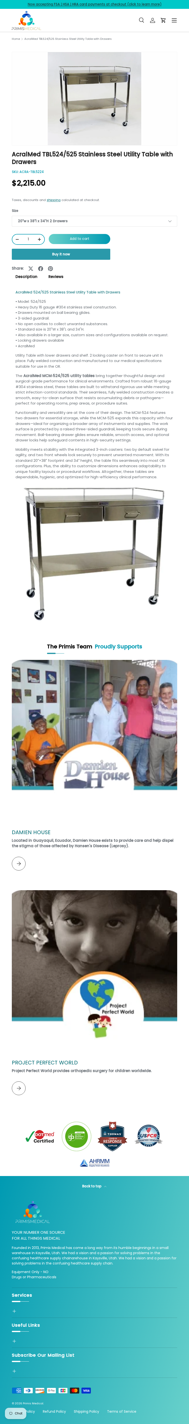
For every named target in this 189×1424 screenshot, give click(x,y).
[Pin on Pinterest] (50, 269)
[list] (94, 98)
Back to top (92, 1186)
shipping (54, 200)
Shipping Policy (86, 1411)
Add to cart (79, 238)
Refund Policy (54, 1411)
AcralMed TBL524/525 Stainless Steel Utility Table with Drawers (68, 39)
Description (26, 276)
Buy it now (61, 254)
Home (16, 39)
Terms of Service (121, 1411)
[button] (163, 20)
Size (15, 210)
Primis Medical (33, 1403)
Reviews (55, 276)
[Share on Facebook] (41, 269)
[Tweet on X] (31, 269)
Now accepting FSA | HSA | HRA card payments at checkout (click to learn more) (94, 4)
